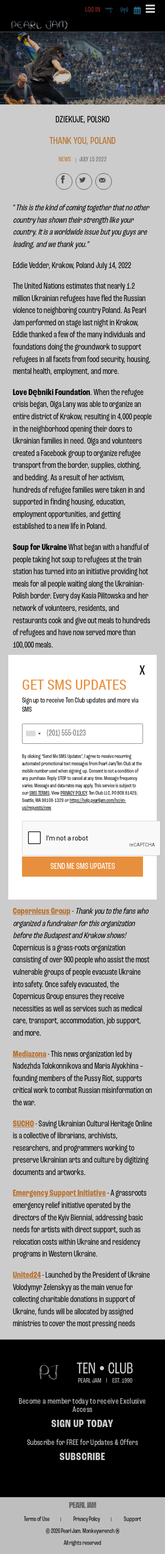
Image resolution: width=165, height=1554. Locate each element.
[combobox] (33, 733)
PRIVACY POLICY (73, 793)
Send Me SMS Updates (82, 866)
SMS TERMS (39, 793)
